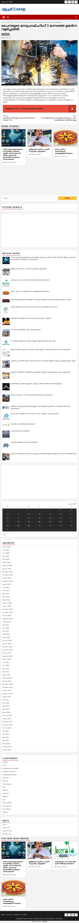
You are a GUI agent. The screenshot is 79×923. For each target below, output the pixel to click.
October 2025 (6, 578)
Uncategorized (6, 806)
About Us (9, 915)
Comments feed (7, 831)
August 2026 (6, 547)
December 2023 (7, 647)
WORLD (5, 812)
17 (8, 522)
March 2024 (6, 637)
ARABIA (5, 762)
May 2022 (5, 706)
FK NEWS (5, 778)
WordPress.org (6, 834)
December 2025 (7, 572)
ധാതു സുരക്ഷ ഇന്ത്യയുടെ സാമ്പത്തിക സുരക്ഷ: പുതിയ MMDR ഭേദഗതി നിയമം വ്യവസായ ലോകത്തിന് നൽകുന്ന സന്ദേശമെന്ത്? (12, 154)
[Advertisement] (39, 181)
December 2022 (7, 684)
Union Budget (6, 809)
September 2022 (7, 694)
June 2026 (5, 553)
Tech (3, 800)
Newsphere (50, 919)
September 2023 (7, 656)
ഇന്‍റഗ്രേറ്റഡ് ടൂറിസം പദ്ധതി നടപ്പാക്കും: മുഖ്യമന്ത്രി (39, 150)
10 (8, 518)
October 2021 (6, 728)
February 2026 (7, 566)
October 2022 (6, 691)
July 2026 (5, 550)
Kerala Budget (6, 784)
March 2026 (6, 563)
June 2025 (5, 591)
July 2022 (5, 700)
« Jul (3, 535)
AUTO (4, 765)
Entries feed (6, 828)
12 (29, 518)
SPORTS (5, 797)
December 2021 (7, 722)
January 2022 (6, 719)
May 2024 (5, 631)
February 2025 (7, 603)
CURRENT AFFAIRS (8, 772)
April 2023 (5, 672)
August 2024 (6, 622)
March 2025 (6, 600)
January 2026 (6, 569)
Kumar (14, 162)
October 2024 (6, 616)
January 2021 (6, 750)
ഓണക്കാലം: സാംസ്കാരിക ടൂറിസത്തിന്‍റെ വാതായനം (65, 863)
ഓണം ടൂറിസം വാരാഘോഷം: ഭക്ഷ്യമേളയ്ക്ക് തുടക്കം (64, 151)
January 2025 (6, 606)
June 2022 (5, 703)
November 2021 (7, 725)
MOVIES (5, 790)
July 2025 (5, 587)
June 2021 (5, 734)
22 (61, 522)
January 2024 (6, 644)
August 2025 (6, 584)
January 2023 (6, 681)
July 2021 (5, 731)
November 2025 (7, 575)
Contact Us (17, 915)
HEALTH (5, 781)
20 (39, 522)
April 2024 (5, 634)
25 (18, 526)
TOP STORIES (6, 803)
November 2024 (7, 612)
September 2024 (7, 619)
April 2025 (5, 597)
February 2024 (7, 641)
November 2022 (7, 687)
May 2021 (5, 737)
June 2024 (5, 628)
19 (29, 522)
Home (3, 915)
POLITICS (5, 794)
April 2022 (5, 709)
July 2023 (5, 662)
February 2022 (7, 715)
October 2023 (6, 653)
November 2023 (7, 650)
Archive (24, 915)
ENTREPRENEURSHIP (9, 775)
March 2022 (6, 712)
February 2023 (7, 678)
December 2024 (7, 609)
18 (18, 522)
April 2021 (5, 740)
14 (50, 518)
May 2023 (5, 669)
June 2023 (5, 666)
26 (29, 526)
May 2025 (5, 594)
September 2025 (7, 581)
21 (50, 522)
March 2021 (6, 744)
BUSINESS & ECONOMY (10, 769)
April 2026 (5, 559)
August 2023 (6, 659)
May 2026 (5, 556)
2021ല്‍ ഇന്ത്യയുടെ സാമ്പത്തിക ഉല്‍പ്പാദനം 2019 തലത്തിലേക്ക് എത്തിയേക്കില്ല (58, 118)
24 (8, 526)
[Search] (76, 17)
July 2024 (5, 625)
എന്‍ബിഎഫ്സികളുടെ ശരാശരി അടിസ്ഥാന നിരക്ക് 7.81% (19, 118)
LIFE (3, 787)
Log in (4, 825)
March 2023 (6, 675)
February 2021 (7, 747)
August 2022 (6, 697)
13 (39, 518)
